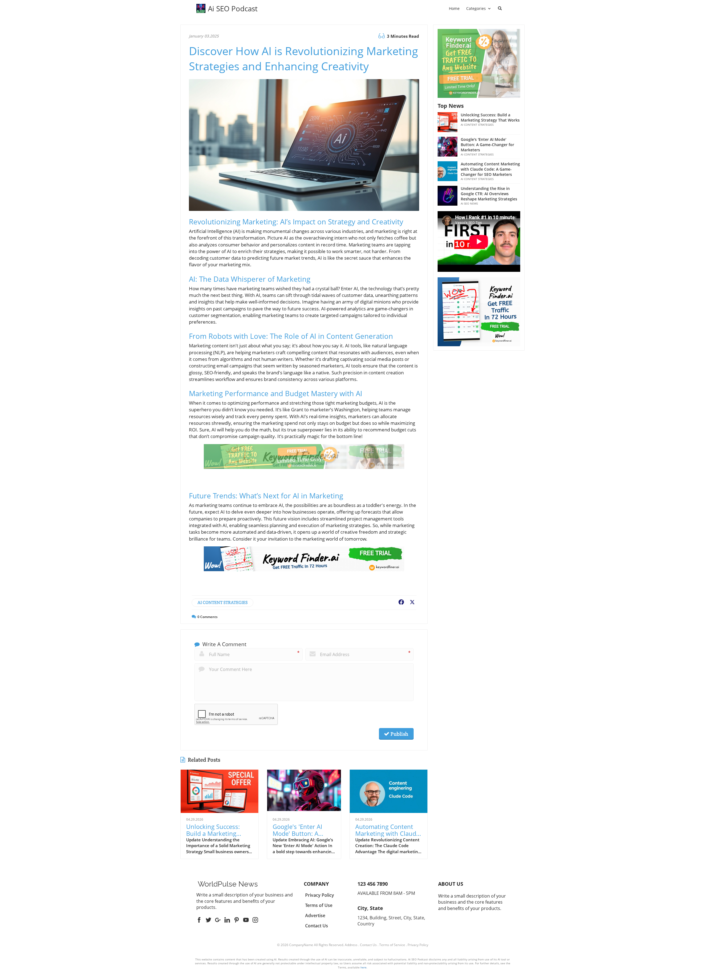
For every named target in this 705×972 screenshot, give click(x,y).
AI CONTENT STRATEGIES (222, 602)
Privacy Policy (418, 945)
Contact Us (368, 945)
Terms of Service (392, 945)
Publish (398, 734)
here (363, 967)
